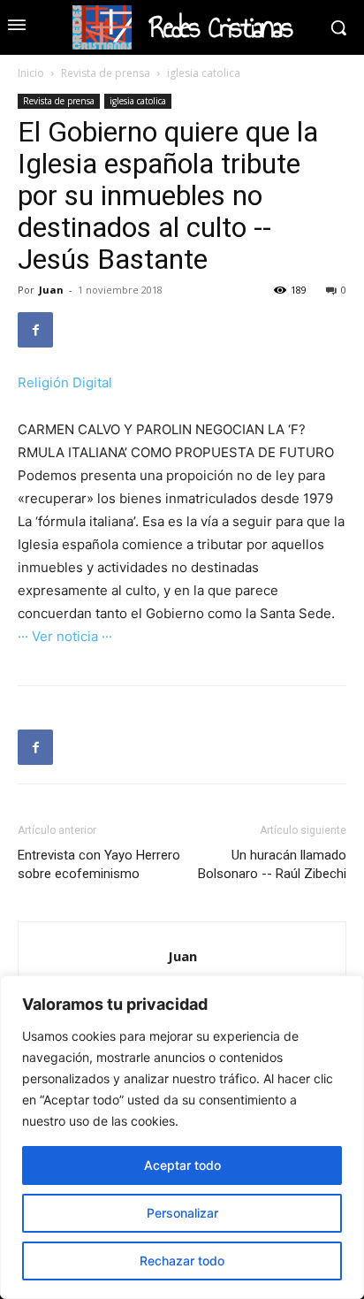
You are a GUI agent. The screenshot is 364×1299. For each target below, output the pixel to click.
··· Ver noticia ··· (65, 636)
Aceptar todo (182, 1165)
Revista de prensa (105, 72)
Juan (51, 289)
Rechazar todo (182, 1260)
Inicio (31, 72)
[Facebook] (35, 330)
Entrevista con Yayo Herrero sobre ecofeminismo (99, 864)
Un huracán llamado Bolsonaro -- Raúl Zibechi (272, 864)
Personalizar (182, 1212)
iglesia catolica (203, 72)
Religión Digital (65, 382)
